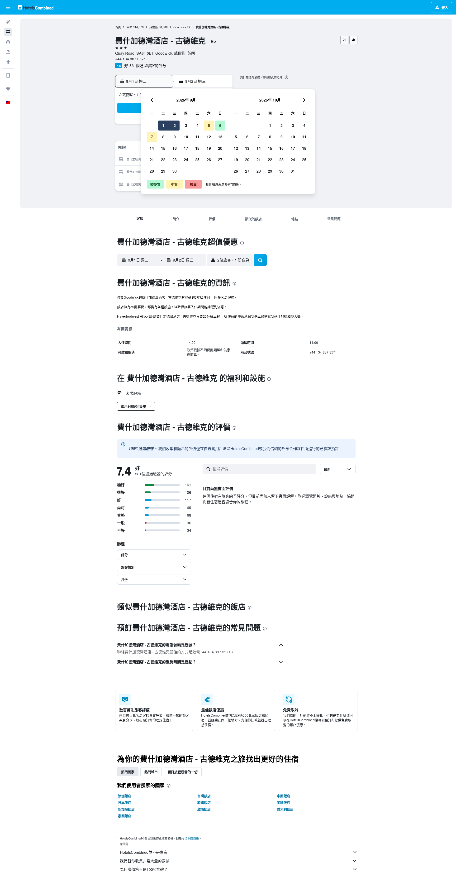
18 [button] (197, 148)
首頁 (118, 27)
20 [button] (220, 148)
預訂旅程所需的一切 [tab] (183, 771)
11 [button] (197, 137)
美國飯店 (283, 802)
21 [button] (152, 159)
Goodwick (179, 27)
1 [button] (163, 125)
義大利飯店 (285, 809)
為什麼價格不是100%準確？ (144, 869)
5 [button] (209, 125)
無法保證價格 (190, 838)
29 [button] (163, 171)
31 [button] (293, 171)
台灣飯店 (204, 795)
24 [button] (186, 159)
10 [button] (186, 137)
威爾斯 (153, 27)
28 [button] (152, 171)
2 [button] (175, 125)
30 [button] (174, 171)
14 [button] (152, 148)
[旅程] (8, 89)
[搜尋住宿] (8, 32)
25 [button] (197, 159)
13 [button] (220, 137)
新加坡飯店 (126, 809)
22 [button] (163, 159)
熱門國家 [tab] (127, 771)
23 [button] (174, 159)
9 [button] (175, 137)
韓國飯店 (204, 802)
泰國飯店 (124, 815)
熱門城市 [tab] (151, 771)
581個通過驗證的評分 (147, 65)
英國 (129, 27)
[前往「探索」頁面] (8, 62)
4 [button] (197, 125)
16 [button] (174, 148)
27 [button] (220, 159)
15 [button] (163, 148)
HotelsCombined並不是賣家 (143, 852)
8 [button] (163, 137)
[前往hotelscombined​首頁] (35, 7)
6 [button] (220, 125)
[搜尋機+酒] (8, 52)
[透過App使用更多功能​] (8, 75)
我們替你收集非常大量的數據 (144, 861)
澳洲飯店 (124, 795)
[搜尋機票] (8, 22)
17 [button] (186, 148)
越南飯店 (204, 809)
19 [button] (209, 148)
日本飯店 (124, 802)
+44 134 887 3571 (130, 59)
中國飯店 (283, 795)
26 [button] (209, 159)
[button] (8, 7)
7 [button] (152, 137)
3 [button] (186, 125)
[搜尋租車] (8, 42)
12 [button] (209, 137)
